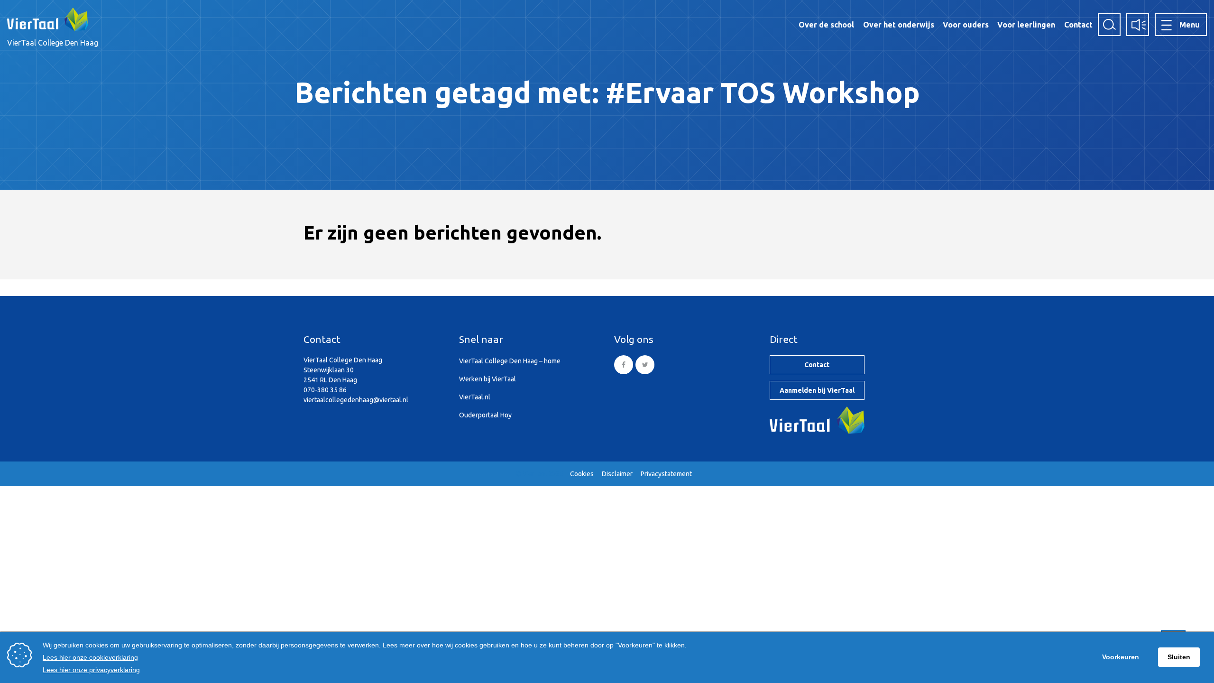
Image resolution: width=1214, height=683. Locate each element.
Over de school (826, 24)
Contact (1078, 24)
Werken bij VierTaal (487, 379)
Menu (1189, 24)
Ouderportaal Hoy (485, 415)
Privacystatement (666, 474)
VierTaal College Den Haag (52, 42)
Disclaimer (617, 474)
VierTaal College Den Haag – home (510, 361)
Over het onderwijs (898, 24)
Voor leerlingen (1026, 24)
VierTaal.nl (474, 397)
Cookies (582, 474)
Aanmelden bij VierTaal (817, 390)
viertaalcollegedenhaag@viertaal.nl (356, 400)
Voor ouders (966, 24)
